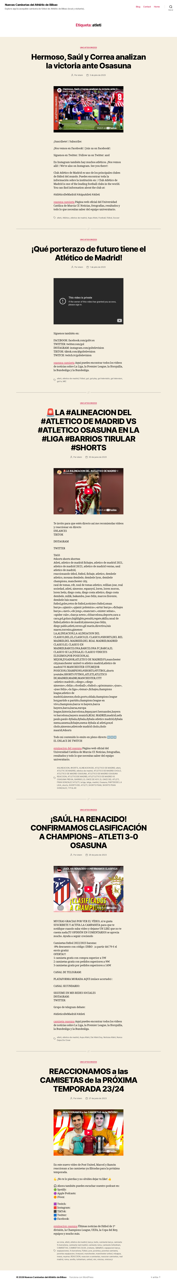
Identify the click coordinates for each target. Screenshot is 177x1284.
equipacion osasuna (65, 1226)
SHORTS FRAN (95, 785)
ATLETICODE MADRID (77, 776)
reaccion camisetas (109, 1256)
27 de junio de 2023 (98, 1098)
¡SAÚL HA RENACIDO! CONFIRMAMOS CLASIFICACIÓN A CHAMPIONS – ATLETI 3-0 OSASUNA (88, 832)
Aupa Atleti (93, 218)
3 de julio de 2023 (98, 75)
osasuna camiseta (64, 202)
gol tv (59, 381)
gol (87, 378)
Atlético (65, 218)
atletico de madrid (78, 218)
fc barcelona (75, 1251)
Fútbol (109, 218)
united (89, 1259)
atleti (59, 218)
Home (157, 6)
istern (80, 75)
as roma (60, 1242)
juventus (97, 1251)
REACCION (75, 1256)
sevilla (72, 1259)
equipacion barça (112, 1248)
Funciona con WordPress (81, 1277)
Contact (147, 6)
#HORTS (74, 768)
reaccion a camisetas (90, 1256)
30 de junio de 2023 (98, 457)
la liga (83, 782)
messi (59, 1256)
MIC (64, 381)
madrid (95, 782)
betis (96, 1242)
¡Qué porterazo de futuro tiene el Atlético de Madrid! (88, 253)
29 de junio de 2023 (98, 855)
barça (90, 1242)
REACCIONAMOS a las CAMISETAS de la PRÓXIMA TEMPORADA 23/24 (88, 1080)
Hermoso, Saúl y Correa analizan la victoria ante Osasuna (88, 61)
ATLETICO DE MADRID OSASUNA (72, 773)
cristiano (90, 1248)
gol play (93, 378)
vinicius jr (109, 1259)
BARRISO (78, 779)
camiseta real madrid (78, 1245)
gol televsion (116, 378)
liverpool (79, 1253)
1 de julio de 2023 (98, 267)
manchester (89, 1253)
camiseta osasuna (64, 1021)
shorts (65, 785)
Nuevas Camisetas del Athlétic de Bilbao (31, 4)
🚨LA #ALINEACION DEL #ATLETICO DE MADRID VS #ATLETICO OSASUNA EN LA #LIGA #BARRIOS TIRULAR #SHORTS (88, 430)
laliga (89, 782)
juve (90, 1251)
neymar (66, 1256)
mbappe (117, 1253)
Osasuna (103, 782)
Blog (138, 6)
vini (94, 1259)
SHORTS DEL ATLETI (78, 785)
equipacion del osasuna (68, 748)
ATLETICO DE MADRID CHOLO (107, 771)
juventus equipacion (66, 1253)
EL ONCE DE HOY (91, 779)
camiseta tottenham (111, 1245)
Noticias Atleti (109, 1037)
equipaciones (63, 1251)
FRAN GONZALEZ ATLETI (68, 782)
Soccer (116, 218)
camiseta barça (106, 1242)
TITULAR (72, 788)
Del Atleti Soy (96, 1037)
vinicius (100, 1259)
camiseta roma (95, 1245)
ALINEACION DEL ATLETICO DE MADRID (97, 768)
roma (66, 1259)
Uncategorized (88, 48)
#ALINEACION (63, 768)
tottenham (81, 1259)
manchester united (104, 1253)
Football (102, 218)
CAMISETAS (62, 1248)
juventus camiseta (110, 1251)
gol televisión (104, 378)
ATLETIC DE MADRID (66, 771)
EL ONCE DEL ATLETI (109, 779)
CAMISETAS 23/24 (77, 1248)
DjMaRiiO (99, 1248)
